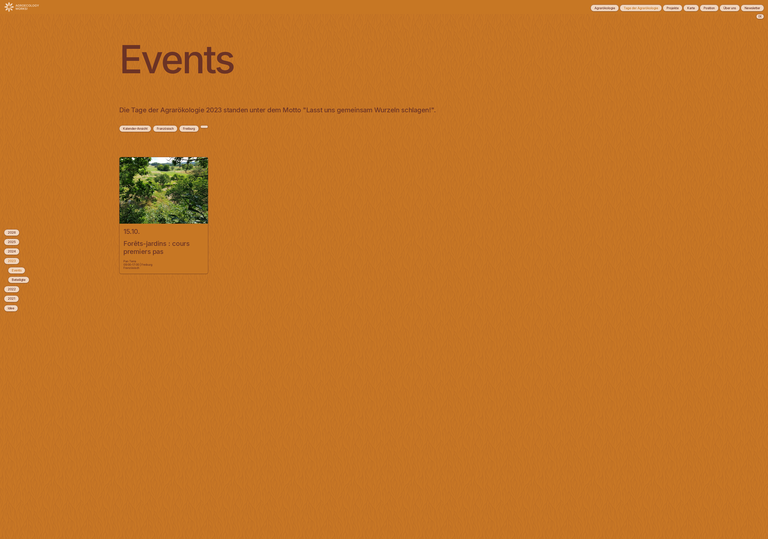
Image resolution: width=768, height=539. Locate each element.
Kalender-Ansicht (135, 129)
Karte (691, 8)
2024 (12, 251)
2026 (12, 232)
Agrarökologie (604, 8)
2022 (12, 289)
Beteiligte (18, 280)
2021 (11, 299)
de (760, 16)
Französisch (165, 129)
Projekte (673, 8)
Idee (11, 308)
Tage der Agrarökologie (641, 8)
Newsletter (752, 8)
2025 (12, 242)
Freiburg (189, 129)
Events (16, 270)
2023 (12, 261)
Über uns (729, 8)
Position (709, 8)
